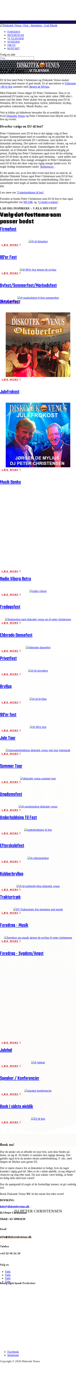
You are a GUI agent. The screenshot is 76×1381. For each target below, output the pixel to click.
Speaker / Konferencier (19, 1078)
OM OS (11, 45)
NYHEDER (13, 41)
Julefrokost (9, 392)
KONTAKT (13, 48)
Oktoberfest (10, 302)
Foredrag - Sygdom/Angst (22, 953)
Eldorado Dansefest (16, 635)
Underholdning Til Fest (18, 817)
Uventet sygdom (48, 202)
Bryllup (6, 686)
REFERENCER (15, 35)
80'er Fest (8, 257)
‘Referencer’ (47, 166)
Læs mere (10, 245)
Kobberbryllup (11, 874)
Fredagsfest (10, 607)
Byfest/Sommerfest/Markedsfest (28, 285)
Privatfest (8, 658)
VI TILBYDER (15, 38)
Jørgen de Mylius (39, 86)
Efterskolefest (12, 845)
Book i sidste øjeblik (16, 1106)
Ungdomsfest (11, 794)
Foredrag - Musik (14, 925)
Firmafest (8, 229)
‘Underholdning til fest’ (30, 192)
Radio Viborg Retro (15, 579)
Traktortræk (10, 897)
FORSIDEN (13, 31)
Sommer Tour (11, 766)
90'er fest (8, 715)
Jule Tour (7, 738)
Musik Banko (10, 482)
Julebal (6, 1050)
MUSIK (28, 202)
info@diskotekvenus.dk (14, 1206)
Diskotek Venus (15, 115)
